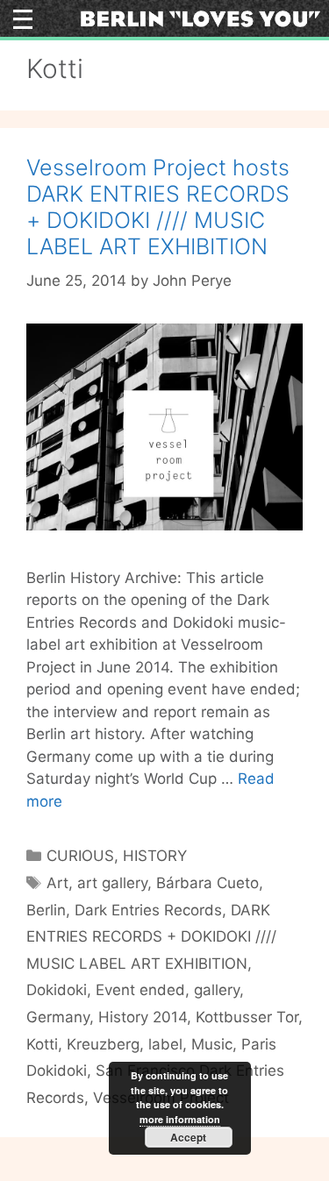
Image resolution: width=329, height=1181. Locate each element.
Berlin (46, 910)
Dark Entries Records (148, 910)
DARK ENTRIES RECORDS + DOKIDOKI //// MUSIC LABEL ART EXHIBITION (151, 936)
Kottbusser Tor (247, 1017)
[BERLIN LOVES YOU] (200, 17)
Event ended (140, 990)
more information (179, 1119)
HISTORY (155, 855)
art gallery (112, 883)
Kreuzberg (103, 1044)
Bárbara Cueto (207, 883)
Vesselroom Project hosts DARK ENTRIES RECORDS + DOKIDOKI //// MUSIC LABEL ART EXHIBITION (158, 207)
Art (57, 883)
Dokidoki (56, 990)
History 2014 (142, 1017)
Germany (57, 1017)
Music (211, 1044)
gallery (217, 990)
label (165, 1044)
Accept (188, 1137)
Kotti (42, 1044)
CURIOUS (80, 855)
